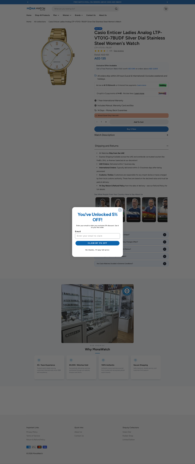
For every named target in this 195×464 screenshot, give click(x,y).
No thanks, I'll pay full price (97, 250)
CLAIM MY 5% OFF (97, 243)
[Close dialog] (120, 210)
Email (78, 231)
